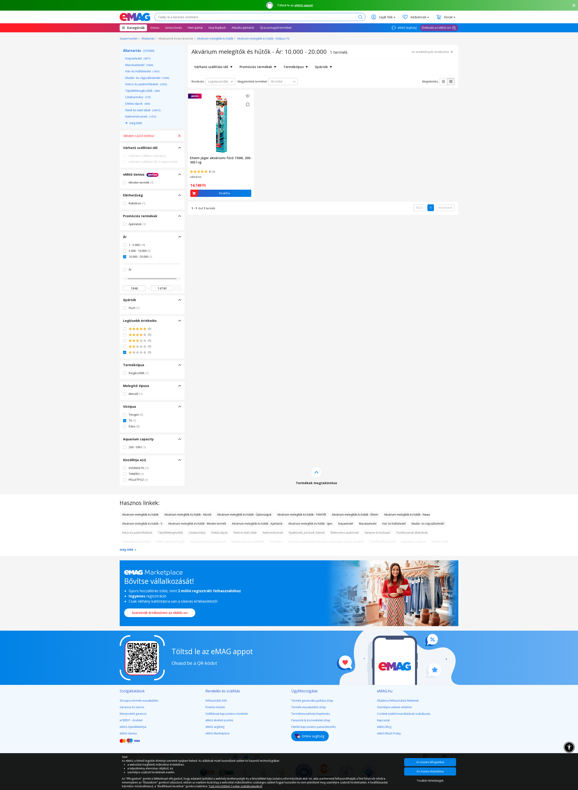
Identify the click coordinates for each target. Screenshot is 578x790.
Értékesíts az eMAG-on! (436, 28)
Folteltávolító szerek (382, 542)
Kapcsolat (383, 720)
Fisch (134, 308)
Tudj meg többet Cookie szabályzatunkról (235, 786)
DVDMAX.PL (138, 468)
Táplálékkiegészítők (142, 91)
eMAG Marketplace (217, 733)
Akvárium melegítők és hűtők (215, 38)
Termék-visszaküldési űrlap (308, 707)
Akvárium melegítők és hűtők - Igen (310, 524)
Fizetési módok (215, 707)
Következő (445, 208)
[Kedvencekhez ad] (247, 96)
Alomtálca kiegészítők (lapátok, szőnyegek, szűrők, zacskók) (326, 542)
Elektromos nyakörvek (345, 533)
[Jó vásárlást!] (134, 17)
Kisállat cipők (440, 542)
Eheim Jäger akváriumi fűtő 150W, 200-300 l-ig (221, 160)
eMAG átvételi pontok (219, 720)
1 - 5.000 (137, 245)
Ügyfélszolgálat (304, 691)
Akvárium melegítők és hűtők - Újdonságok (244, 514)
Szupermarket (129, 38)
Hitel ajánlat (195, 28)
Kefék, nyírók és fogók (170, 542)
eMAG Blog (384, 727)
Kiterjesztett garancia (133, 714)
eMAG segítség (214, 727)
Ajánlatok (137, 224)
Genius (154, 28)
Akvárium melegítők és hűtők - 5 (142, 524)
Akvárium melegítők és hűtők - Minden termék (197, 524)
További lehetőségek (430, 781)
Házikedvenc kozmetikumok (208, 542)
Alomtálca (276, 542)
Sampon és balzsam (377, 533)
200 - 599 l (137, 447)
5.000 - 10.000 (139, 251)
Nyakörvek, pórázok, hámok (307, 533)
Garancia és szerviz (132, 707)
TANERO (136, 474)
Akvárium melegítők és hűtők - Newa (407, 514)
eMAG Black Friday (389, 733)
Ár (130, 269)
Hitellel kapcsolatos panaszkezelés (313, 727)
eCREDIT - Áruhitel (131, 720)
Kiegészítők (138, 373)
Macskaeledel (139, 65)
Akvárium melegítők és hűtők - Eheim (355, 514)
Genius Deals (173, 28)
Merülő (135, 394)
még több (135, 123)
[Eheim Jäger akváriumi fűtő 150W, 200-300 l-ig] (221, 122)
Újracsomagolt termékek (275, 28)
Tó (132, 420)
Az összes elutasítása (430, 771)
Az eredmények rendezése (430, 52)
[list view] (443, 81)
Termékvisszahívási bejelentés (310, 714)
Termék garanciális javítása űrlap (312, 701)
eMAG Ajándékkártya (133, 727)
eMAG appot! (303, 5)
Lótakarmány (138, 97)
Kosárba (224, 193)
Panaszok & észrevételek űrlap (310, 720)
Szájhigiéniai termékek (136, 542)
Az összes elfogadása (430, 762)
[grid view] (451, 81)
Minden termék (141, 182)
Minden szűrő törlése (138, 136)
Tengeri (136, 415)
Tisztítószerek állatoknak (412, 533)
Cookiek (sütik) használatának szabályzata (403, 714)
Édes (134, 426)
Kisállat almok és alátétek (248, 542)
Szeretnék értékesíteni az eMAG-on (160, 613)
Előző (419, 208)
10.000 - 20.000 (140, 257)
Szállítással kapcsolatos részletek (226, 714)
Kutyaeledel (137, 58)
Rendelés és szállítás (222, 691)
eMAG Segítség (407, 28)
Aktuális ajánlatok (243, 28)
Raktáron (137, 203)
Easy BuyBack (217, 28)
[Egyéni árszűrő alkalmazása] (178, 288)
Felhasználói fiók (216, 701)
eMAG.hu (384, 691)
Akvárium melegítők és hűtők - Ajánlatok (257, 524)
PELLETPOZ (138, 480)
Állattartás (147, 38)
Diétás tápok (137, 103)
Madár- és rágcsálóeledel (147, 78)
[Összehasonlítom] (247, 104)
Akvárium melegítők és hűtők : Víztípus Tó (263, 38)
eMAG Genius (128, 733)
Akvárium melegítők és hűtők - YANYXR (301, 514)
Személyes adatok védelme (394, 707)
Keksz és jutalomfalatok (146, 84)
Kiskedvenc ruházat (413, 542)
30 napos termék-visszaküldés (139, 701)
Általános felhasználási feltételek (398, 701)
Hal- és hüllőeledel (142, 71)
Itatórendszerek (140, 116)
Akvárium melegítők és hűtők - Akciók (187, 514)
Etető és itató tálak (143, 110)
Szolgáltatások (132, 691)
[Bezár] (574, 5)
